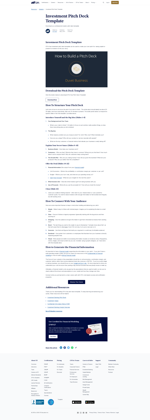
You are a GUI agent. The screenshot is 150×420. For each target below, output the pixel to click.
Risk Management (87, 379)
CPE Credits (34, 380)
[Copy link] (76, 348)
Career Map (86, 394)
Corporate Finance (75, 367)
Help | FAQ (98, 364)
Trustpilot (60, 399)
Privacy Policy (93, 412)
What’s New (111, 367)
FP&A (84, 367)
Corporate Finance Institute (35, 2)
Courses (46, 395)
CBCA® (46, 372)
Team (32, 369)
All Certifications (48, 383)
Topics (46, 390)
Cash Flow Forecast (56, 178)
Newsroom (34, 391)
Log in (107, 2)
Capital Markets (87, 372)
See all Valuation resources (54, 311)
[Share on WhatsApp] (72, 348)
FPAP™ (46, 367)
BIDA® (45, 375)
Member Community (113, 364)
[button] (103, 2)
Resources (60, 2)
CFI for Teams (79, 2)
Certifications (45, 2)
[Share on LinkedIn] (61, 348)
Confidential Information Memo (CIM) (59, 304)
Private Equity (86, 387)
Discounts (59, 372)
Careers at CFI (35, 372)
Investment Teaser (53, 301)
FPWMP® (46, 377)
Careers (53, 2)
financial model (79, 167)
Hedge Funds (86, 384)
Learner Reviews (35, 383)
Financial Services (74, 369)
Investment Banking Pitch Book (57, 297)
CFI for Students (35, 377)
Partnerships (34, 385)
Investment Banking (88, 369)
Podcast (110, 372)
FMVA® (46, 364)
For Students (60, 367)
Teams (71, 364)
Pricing (93, 2)
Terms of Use (101, 412)
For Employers (73, 376)
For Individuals (60, 364)
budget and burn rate (80, 263)
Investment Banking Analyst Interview (59, 307)
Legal (97, 367)
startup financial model (68, 255)
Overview (33, 364)
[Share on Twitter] (68, 348)
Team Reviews (73, 382)
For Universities (74, 379)
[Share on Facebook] (64, 348)
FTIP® (45, 380)
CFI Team (54, 31)
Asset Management (87, 382)
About (87, 2)
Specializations (48, 392)
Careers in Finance (87, 364)
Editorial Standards (36, 375)
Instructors (34, 367)
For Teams (59, 369)
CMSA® (46, 369)
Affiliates (33, 388)
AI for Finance (69, 2)
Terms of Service (110, 412)
